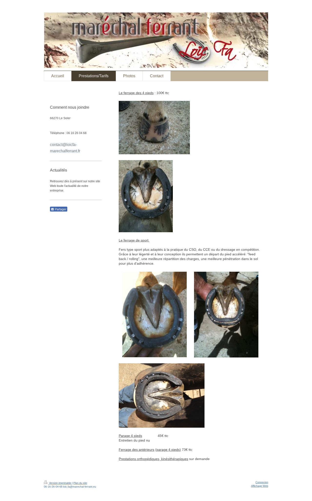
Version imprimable (60, 483)
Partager (60, 209)
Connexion (261, 482)
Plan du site (80, 483)
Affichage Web (259, 485)
